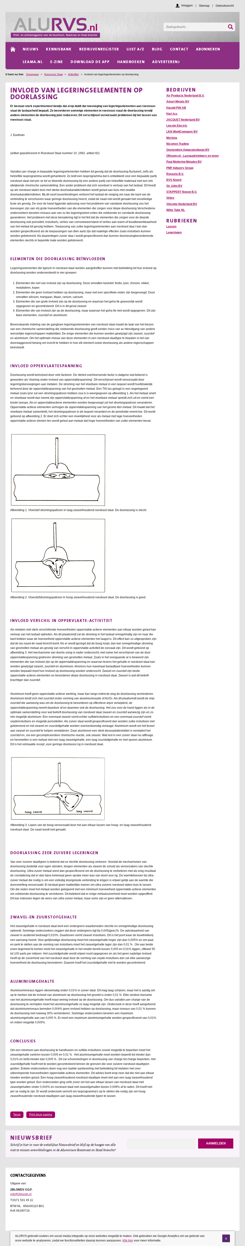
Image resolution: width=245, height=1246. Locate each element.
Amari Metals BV (177, 101)
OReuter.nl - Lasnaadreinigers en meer (192, 155)
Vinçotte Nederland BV (181, 204)
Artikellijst (73, 74)
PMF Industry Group (179, 168)
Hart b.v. (172, 113)
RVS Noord (173, 180)
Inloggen (187, 5)
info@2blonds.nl (21, 1194)
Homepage (32, 74)
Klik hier (127, 1240)
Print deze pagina (40, 1114)
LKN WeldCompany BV (182, 131)
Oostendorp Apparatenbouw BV (187, 149)
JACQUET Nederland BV (183, 119)
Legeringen (174, 232)
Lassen (171, 226)
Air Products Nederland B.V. (185, 95)
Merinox (171, 138)
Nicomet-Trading (177, 144)
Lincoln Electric (176, 125)
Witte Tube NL (175, 210)
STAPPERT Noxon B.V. (181, 192)
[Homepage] (125, 27)
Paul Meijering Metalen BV (184, 161)
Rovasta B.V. (175, 174)
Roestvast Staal (53, 74)
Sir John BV (174, 186)
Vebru (170, 198)
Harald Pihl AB (176, 107)
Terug (17, 1114)
